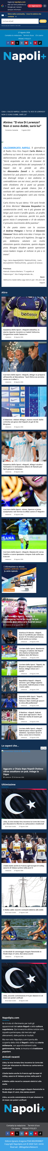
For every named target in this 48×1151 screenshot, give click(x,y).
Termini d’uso (28, 35)
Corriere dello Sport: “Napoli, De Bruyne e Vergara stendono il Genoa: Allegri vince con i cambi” (32, 667)
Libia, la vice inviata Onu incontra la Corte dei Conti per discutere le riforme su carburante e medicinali (24, 823)
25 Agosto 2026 (18, 427)
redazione (8, 337)
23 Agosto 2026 (34, 674)
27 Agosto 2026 (23, 826)
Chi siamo (39, 35)
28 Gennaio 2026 (19, 777)
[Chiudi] (5, 6)
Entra (43, 21)
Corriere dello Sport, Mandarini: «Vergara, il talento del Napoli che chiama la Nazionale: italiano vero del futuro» (31, 651)
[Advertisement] (24, 85)
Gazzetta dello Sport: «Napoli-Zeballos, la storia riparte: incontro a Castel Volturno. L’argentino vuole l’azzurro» (21, 331)
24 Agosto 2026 (34, 657)
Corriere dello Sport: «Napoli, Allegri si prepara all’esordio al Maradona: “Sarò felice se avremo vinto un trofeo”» (24, 376)
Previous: (18, 271)
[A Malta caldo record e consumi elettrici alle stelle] (24, 892)
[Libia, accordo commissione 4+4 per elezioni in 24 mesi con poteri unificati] (24, 978)
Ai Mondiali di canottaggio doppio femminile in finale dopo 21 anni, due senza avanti (22, 953)
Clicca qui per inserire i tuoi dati (11, 25)
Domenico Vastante (11, 130)
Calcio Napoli (13, 260)
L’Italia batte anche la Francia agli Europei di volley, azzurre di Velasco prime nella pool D (23, 867)
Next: (24, 280)
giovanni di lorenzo (34, 263)
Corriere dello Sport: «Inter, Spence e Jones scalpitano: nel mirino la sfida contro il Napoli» (24, 510)
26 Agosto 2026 (18, 337)
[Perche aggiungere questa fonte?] (45, 5)
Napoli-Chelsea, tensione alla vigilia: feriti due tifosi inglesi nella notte (22, 773)
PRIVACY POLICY (24, 39)
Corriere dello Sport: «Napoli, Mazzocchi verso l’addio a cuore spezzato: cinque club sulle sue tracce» (23, 554)
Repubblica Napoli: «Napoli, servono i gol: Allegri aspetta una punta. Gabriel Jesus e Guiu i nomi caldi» (31, 683)
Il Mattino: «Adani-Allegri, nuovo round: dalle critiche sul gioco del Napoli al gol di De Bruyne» (23, 421)
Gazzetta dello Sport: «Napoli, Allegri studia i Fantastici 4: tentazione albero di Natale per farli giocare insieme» (23, 466)
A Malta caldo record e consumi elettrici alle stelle (23, 910)
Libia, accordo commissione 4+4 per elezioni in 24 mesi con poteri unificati (23, 997)
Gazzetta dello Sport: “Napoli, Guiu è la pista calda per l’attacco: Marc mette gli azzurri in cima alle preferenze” (31, 699)
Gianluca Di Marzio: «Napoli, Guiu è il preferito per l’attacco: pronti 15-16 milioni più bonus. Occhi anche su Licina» (31, 635)
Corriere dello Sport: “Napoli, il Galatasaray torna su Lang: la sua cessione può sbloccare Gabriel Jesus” (22, 619)
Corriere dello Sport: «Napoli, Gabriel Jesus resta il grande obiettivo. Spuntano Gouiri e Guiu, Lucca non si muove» (31, 731)
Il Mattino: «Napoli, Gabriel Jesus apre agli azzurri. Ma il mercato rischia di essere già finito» (30, 715)
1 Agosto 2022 (25, 130)
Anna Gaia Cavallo (10, 826)
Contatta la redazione (13, 35)
